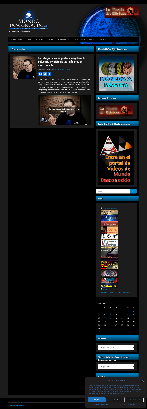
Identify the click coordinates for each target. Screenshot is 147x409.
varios (91, 39)
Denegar (115, 400)
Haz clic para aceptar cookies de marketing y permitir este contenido (64, 110)
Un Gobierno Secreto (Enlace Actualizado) (116, 292)
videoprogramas (16, 39)
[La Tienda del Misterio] (122, 12)
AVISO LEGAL (132, 405)
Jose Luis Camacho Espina (62, 69)
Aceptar (96, 400)
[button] (142, 380)
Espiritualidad (80, 39)
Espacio (50, 39)
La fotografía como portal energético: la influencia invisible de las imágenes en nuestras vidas (61, 61)
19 (110, 321)
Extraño (29, 39)
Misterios (39, 39)
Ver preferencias (134, 400)
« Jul (97, 331)
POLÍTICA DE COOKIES (101, 405)
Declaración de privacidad (119, 405)
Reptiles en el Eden (64, 39)
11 (105, 318)
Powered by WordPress (16, 405)
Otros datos (102, 39)
